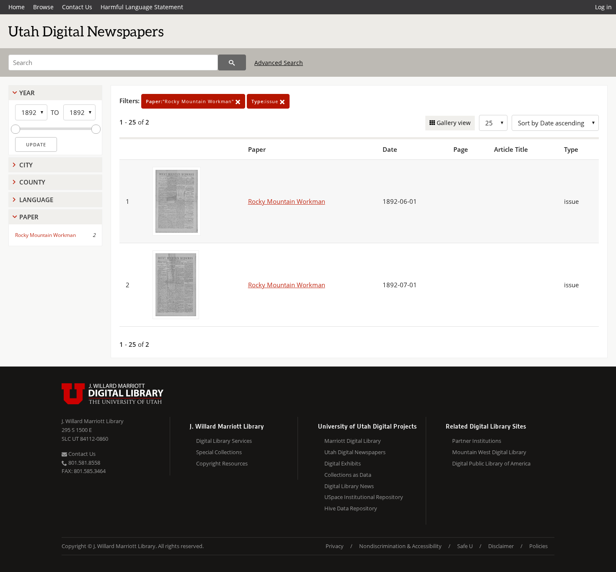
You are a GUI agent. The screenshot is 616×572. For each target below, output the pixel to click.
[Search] (232, 62)
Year (27, 92)
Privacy (335, 546)
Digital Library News (349, 486)
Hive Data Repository (350, 508)
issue (265, 101)
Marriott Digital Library (352, 441)
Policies (538, 546)
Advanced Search (278, 63)
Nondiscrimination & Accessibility (400, 546)
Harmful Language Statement (142, 7)
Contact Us (77, 7)
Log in (603, 7)
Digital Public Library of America (491, 463)
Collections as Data (347, 474)
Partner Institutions (476, 441)
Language (36, 199)
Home (16, 7)
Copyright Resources (222, 463)
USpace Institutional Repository (363, 497)
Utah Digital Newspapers (355, 452)
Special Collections (219, 452)
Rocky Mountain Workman (45, 235)
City (26, 165)
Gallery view (453, 123)
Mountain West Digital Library (489, 452)
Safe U (465, 546)
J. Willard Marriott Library (93, 421)
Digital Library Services (224, 441)
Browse (43, 7)
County (32, 182)
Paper (29, 217)
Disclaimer (501, 546)
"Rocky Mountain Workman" (191, 101)
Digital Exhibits (342, 463)
